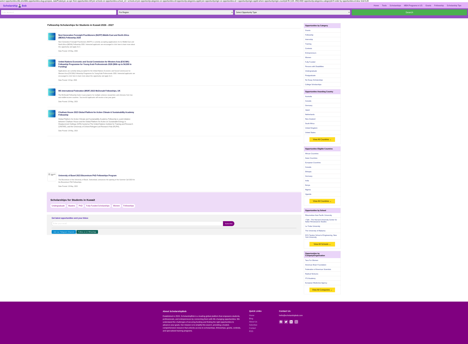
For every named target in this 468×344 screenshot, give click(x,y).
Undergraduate (58, 206)
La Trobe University (312, 226)
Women (116, 206)
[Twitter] (286, 322)
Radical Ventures (311, 274)
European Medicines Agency (316, 283)
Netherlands (310, 114)
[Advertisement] (120, 153)
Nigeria (308, 190)
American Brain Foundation (315, 265)
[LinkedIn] (291, 322)
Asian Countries (311, 158)
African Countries (311, 154)
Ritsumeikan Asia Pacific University (318, 215)
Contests (308, 48)
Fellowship (439, 6)
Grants (428, 6)
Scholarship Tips (454, 6)
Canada (308, 101)
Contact (252, 328)
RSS (251, 331)
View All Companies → (322, 290)
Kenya (307, 185)
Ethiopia (308, 172)
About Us (253, 322)
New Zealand (310, 119)
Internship (309, 39)
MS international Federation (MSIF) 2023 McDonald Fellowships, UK (89, 91)
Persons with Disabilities (314, 66)
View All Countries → (322, 139)
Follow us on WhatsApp (87, 232)
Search (409, 12)
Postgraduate (310, 75)
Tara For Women (311, 260)
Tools (384, 6)
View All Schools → (322, 244)
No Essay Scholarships (314, 80)
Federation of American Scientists (318, 269)
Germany (308, 105)
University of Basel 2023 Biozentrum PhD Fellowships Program (87, 175)
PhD (81, 206)
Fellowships (128, 206)
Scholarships (395, 6)
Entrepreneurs (310, 53)
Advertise (253, 325)
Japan (307, 110)
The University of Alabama (315, 231)
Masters (71, 206)
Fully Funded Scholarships (97, 206)
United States (310, 132)
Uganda (308, 194)
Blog (251, 319)
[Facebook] (281, 322)
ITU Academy (310, 278)
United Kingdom (311, 128)
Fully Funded (310, 62)
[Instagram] (296, 322)
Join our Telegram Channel (63, 232)
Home (376, 6)
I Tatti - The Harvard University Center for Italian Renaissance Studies (321, 221)
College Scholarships (313, 84)
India (307, 181)
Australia (308, 96)
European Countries (313, 163)
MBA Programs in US (413, 6)
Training (308, 44)
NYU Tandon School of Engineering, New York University (321, 236)
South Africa (309, 123)
